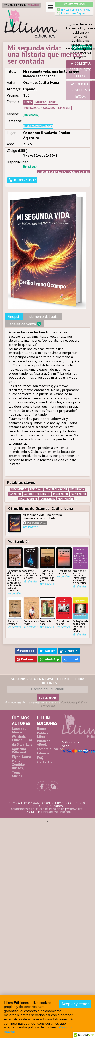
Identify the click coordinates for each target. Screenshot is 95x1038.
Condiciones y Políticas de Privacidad (65, 644)
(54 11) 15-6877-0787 (75, 9)
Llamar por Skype (72, 13)
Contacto (44, 702)
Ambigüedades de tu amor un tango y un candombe (80, 573)
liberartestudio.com (56, 752)
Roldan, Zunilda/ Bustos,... (19, 704)
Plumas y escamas (12, 570)
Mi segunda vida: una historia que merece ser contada (42, 468)
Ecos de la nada (45, 570)
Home (41, 668)
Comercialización (50, 689)
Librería (43, 693)
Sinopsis (14, 264)
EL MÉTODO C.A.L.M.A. (63, 519)
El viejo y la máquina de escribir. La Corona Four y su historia (47, 522)
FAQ (40, 697)
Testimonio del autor (43, 264)
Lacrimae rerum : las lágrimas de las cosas (30, 521)
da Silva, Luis (22, 684)
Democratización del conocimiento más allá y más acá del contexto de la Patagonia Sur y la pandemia (15, 527)
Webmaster (74, 749)
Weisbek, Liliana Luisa (22, 678)
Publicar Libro (43, 675)
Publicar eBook (43, 683)
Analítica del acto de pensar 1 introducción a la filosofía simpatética (80, 524)
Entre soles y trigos (31, 570)
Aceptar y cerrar (75, 1004)
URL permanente (24, 180)
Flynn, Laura (21, 696)
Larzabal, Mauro (19, 670)
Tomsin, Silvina (18, 714)
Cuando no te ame (62, 570)
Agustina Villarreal (19, 690)
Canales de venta (24, 271)
